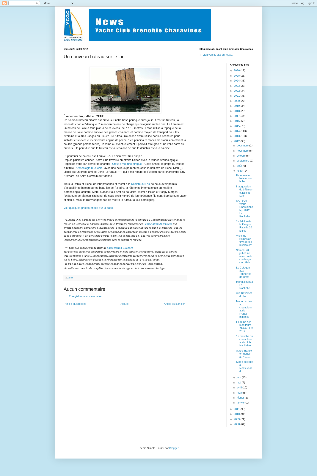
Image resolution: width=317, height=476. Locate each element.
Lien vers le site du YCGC (218, 54)
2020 (237, 100)
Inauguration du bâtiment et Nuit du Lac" (244, 191)
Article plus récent (75, 303)
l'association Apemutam (158, 223)
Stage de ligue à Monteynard (244, 366)
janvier (241, 402)
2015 (237, 126)
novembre (243, 150)
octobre (241, 155)
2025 (237, 75)
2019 (237, 105)
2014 (237, 131)
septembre (243, 160)
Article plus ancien (174, 303)
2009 (237, 419)
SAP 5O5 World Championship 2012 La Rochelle (244, 208)
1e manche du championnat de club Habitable (244, 341)
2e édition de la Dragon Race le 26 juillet (244, 226)
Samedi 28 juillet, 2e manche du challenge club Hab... (244, 256)
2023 (237, 85)
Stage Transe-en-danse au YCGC (244, 353)
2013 (237, 136)
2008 (237, 424)
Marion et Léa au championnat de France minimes (244, 309)
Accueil (125, 303)
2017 (237, 116)
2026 (237, 70)
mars (240, 392)
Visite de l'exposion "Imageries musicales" (244, 240)
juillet (240, 170)
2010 (237, 414)
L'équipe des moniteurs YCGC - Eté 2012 (244, 326)
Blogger (173, 448)
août (240, 165)
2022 (237, 90)
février (241, 397)
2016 (237, 121)
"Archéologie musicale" (89, 168)
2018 (237, 111)
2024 (237, 80)
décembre (243, 145)
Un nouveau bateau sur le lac (244, 178)
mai (239, 382)
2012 (237, 141)
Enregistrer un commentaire (85, 296)
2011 (237, 409)
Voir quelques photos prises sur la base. (89, 207)
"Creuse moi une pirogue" (127, 163)
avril (239, 387)
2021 (237, 95)
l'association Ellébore (120, 247)
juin (239, 377)
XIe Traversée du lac (244, 295)
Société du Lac (140, 183)
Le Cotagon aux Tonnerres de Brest (243, 272)
